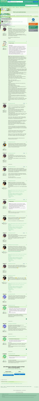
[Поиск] (37, 5)
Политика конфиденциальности (17, 390)
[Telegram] (5, 9)
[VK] (3, 9)
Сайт (2, 5)
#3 (26, 103)
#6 (26, 166)
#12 (26, 263)
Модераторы (22, 7)
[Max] (2, 9)
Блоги (14, 7)
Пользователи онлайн (28, 7)
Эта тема (35, 5)
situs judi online (10, 1)
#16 (26, 323)
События (6, 7)
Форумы (2, 7)
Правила (18, 7)
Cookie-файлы (24, 390)
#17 (26, 336)
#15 (26, 305)
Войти (19, 374)
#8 (26, 199)
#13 (26, 275)
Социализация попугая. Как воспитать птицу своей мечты (32, 27)
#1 (26, 26)
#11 (26, 244)
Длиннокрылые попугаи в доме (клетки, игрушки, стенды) (15, 21)
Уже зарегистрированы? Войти (28, 1)
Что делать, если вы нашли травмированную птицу (32, 24)
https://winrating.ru (14, 1)
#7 (26, 180)
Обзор (5, 5)
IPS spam (17, 392)
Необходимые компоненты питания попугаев (32, 30)
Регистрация (35, 1)
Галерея (10, 7)
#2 (26, 41)
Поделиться (4, 23)
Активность (10, 5)
